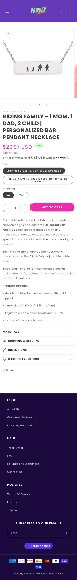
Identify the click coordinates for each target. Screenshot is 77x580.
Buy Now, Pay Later (19, 425)
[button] (7, 11)
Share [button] (10, 370)
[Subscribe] (66, 533)
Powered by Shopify (52, 573)
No (8, 195)
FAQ (10, 456)
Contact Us (14, 472)
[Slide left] (31, 105)
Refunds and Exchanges (23, 464)
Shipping (13, 510)
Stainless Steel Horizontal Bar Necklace (33, 171)
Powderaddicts (32, 573)
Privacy (12, 502)
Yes (21, 195)
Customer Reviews (19, 417)
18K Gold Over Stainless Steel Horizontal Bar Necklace (38, 180)
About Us (13, 409)
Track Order (15, 448)
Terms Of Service (19, 494)
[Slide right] (46, 105)
